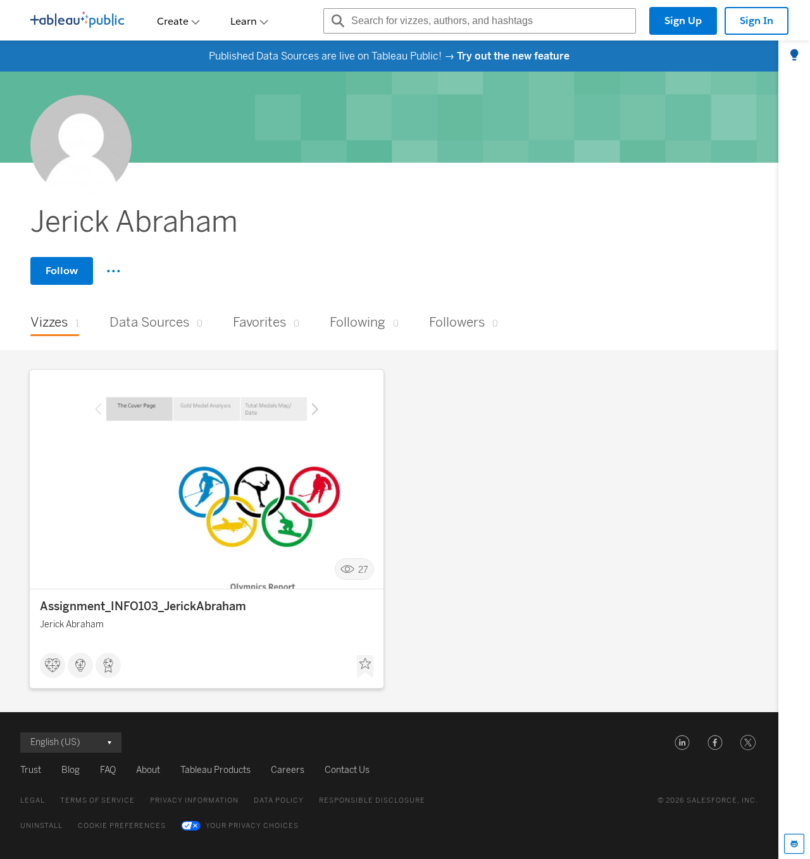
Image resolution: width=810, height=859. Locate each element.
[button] (682, 742)
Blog (70, 770)
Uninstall (41, 826)
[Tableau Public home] (77, 21)
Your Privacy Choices (252, 826)
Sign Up (683, 20)
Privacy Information (194, 800)
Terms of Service (97, 800)
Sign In (756, 20)
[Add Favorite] (365, 666)
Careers (287, 770)
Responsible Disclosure (372, 800)
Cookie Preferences (122, 826)
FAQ (108, 770)
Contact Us (347, 770)
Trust (30, 770)
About (148, 770)
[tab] (794, 56)
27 (363, 569)
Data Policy (279, 800)
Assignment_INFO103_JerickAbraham (143, 606)
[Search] (336, 21)
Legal (32, 800)
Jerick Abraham (72, 624)
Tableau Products (215, 770)
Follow (62, 270)
